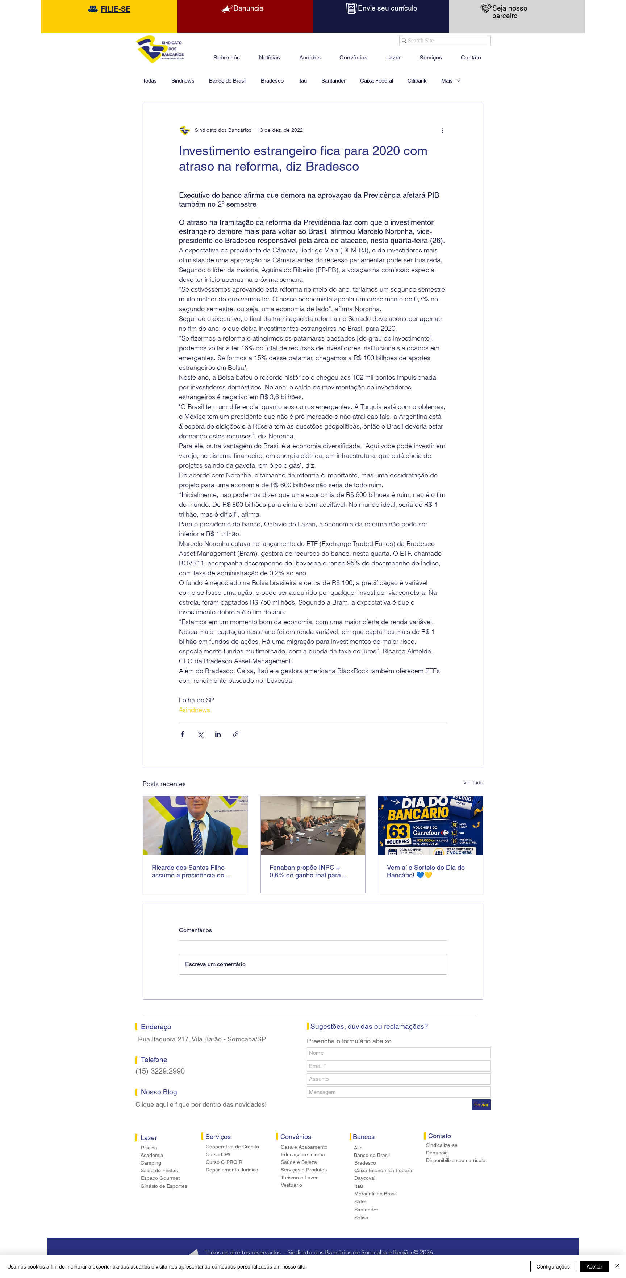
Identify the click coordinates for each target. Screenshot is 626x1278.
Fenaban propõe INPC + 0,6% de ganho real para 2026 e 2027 (305, 871)
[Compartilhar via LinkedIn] (217, 734)
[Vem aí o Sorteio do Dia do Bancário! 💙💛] (430, 825)
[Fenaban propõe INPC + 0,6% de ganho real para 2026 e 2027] (313, 825)
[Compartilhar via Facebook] (182, 734)
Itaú (302, 81)
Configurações (553, 1266)
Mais (447, 81)
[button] (393, 54)
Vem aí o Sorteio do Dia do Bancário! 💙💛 (426, 871)
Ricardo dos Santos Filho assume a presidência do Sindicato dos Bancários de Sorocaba (191, 871)
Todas (150, 81)
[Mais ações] (442, 130)
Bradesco (272, 81)
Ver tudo (473, 782)
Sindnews (183, 81)
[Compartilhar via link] (235, 734)
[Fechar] (617, 1266)
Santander (333, 81)
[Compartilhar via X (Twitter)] (200, 734)
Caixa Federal (376, 81)
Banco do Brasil (227, 81)
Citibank (417, 81)
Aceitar (594, 1266)
